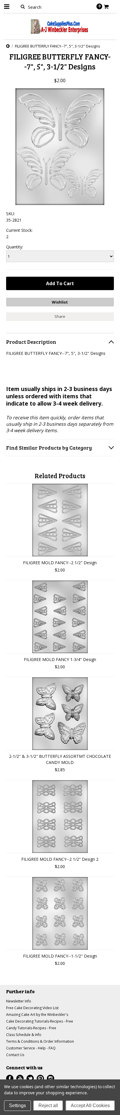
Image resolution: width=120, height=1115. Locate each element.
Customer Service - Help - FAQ (31, 1048)
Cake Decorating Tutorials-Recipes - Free (39, 1021)
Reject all (48, 1105)
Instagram (50, 1078)
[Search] (23, 6)
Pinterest (40, 1078)
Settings (17, 1105)
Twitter (30, 1078)
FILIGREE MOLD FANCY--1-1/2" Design (60, 956)
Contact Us (15, 1054)
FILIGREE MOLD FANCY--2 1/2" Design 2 (59, 859)
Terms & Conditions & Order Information (40, 1041)
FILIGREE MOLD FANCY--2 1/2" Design (60, 562)
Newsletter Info (18, 1001)
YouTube (20, 1078)
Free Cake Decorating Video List (32, 1007)
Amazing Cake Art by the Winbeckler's (37, 1014)
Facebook (9, 1078)
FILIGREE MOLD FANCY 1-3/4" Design (60, 659)
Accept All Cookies (90, 1105)
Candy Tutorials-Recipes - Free (31, 1027)
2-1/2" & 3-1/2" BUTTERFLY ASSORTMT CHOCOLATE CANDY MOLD (60, 759)
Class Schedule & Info (23, 1034)
